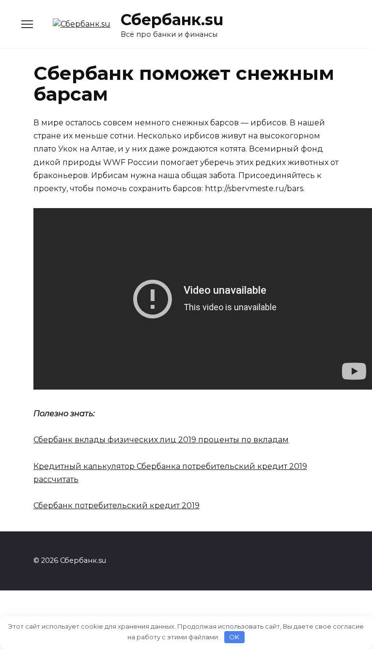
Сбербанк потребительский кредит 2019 (116, 505)
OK (234, 637)
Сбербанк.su (172, 19)
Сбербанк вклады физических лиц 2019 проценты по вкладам (161, 439)
